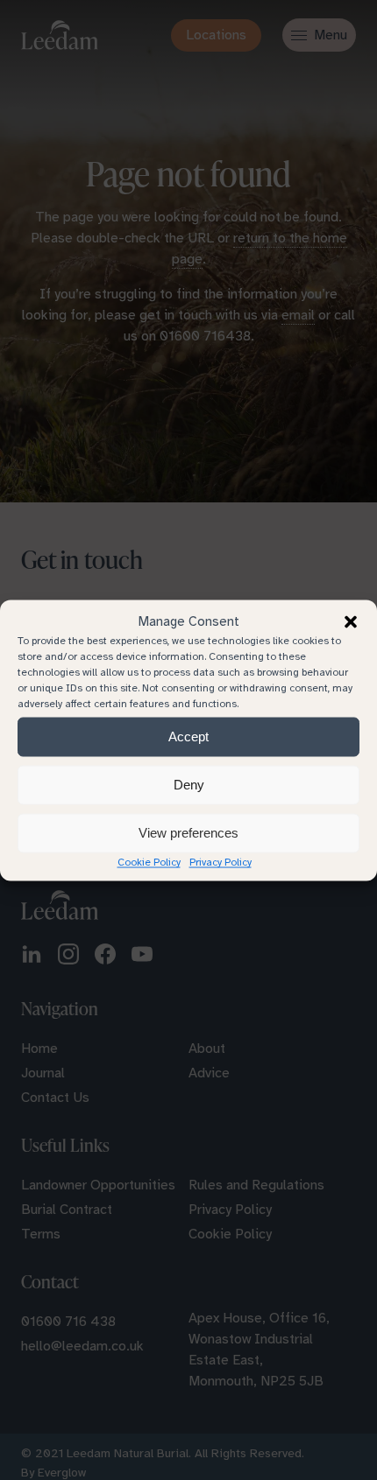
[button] (350, 621)
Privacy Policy (220, 861)
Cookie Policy (149, 861)
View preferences (188, 832)
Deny (189, 784)
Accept (188, 736)
